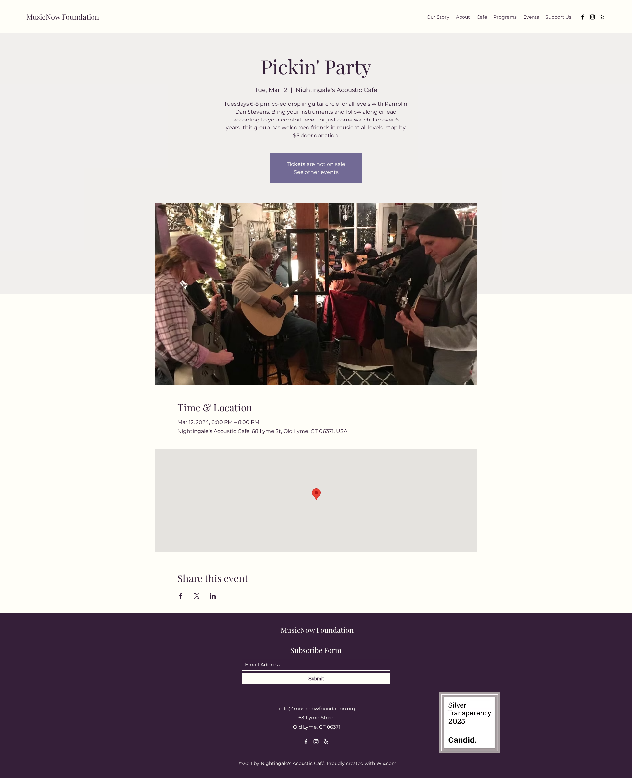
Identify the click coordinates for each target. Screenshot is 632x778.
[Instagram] (592, 17)
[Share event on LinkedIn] (213, 596)
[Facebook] (582, 17)
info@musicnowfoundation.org (317, 708)
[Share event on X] (197, 596)
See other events (316, 172)
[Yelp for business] (602, 17)
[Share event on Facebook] (180, 596)
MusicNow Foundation (62, 17)
